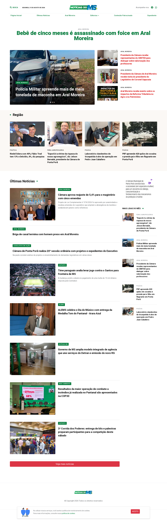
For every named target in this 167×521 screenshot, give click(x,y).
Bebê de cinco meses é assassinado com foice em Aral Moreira (83, 35)
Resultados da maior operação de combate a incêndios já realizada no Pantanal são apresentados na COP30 (87, 392)
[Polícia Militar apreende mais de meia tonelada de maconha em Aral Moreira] (128, 243)
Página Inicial (16, 15)
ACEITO (135, 511)
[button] (50, 102)
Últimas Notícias (43, 15)
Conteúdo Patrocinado (123, 15)
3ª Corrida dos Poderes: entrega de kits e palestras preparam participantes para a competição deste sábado (87, 432)
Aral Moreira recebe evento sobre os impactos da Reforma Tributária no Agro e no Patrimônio (138, 94)
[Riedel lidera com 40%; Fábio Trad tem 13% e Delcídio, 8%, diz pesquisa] (27, 134)
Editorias (93, 15)
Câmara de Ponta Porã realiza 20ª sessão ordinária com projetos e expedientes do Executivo (65, 251)
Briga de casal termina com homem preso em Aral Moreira (46, 234)
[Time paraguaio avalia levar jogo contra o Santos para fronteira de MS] (32, 280)
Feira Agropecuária (55, 150)
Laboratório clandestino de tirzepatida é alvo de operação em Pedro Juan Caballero (101, 157)
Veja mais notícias (65, 464)
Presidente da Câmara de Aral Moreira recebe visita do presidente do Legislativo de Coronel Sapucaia (139, 77)
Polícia (88, 150)
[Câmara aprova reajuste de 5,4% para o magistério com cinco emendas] (32, 204)
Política (13, 150)
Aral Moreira (70, 15)
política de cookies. (68, 513)
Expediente (151, 15)
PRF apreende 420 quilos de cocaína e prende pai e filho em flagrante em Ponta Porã (139, 157)
